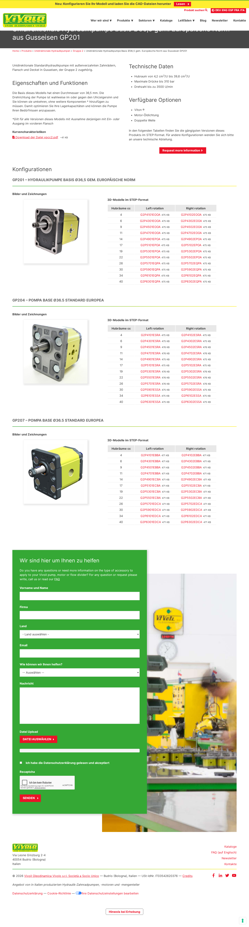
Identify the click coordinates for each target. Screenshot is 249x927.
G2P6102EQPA (191, 275)
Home (15, 51)
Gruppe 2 (78, 51)
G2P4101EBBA (150, 455)
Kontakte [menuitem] (239, 20)
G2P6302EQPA (191, 281)
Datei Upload (29, 731)
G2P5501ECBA (150, 498)
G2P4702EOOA (191, 233)
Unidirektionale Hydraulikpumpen (52, 51)
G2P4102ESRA (191, 335)
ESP (230, 10)
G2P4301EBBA (151, 461)
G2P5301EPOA (150, 251)
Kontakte (230, 864)
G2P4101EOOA (150, 214)
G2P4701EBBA (151, 473)
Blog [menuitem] (203, 20)
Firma (24, 607)
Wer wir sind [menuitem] (100, 20)
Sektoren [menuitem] (145, 20)
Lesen (180, 4)
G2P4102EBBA (192, 455)
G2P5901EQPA (150, 269)
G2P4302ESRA (191, 341)
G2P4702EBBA (191, 473)
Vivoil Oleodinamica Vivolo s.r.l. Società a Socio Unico (61, 876)
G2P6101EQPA (150, 275)
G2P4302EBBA (191, 461)
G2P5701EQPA (150, 263)
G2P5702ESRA (191, 383)
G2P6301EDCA (150, 522)
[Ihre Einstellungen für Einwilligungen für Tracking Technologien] (242, 920)
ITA (242, 10)
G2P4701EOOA (150, 233)
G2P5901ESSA (151, 389)
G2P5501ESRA (151, 377)
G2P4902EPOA (191, 239)
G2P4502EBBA (191, 467)
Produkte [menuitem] (123, 20)
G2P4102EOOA (191, 214)
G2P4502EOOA (191, 227)
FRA (236, 10)
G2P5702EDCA (191, 504)
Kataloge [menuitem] (166, 20)
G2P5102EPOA (191, 245)
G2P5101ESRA (150, 365)
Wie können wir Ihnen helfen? (41, 664)
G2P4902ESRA (191, 359)
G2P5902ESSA (191, 389)
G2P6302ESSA (191, 402)
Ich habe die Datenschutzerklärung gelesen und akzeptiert (67, 763)
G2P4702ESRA (191, 353)
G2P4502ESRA (191, 347)
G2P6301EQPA (150, 281)
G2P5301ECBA (150, 491)
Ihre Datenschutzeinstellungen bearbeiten (110, 893)
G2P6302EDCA (191, 522)
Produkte (27, 51)
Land (23, 626)
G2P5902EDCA (191, 510)
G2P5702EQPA (191, 263)
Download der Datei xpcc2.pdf (36, 137)
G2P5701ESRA (151, 383)
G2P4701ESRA (151, 353)
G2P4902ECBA (191, 479)
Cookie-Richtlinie (59, 893)
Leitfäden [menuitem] (185, 20)
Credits (187, 876)
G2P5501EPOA (150, 257)
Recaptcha (27, 772)
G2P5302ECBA (191, 491)
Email (23, 645)
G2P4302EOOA (191, 221)
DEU (218, 10)
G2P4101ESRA (150, 335)
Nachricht (27, 683)
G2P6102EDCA (191, 516)
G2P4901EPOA (150, 239)
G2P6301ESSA (151, 402)
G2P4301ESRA (151, 341)
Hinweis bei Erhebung (124, 912)
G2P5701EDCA (150, 504)
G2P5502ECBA (191, 498)
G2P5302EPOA (191, 251)
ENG (224, 10)
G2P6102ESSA (191, 395)
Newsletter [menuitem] (220, 20)
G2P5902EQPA (191, 269)
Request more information (181, 150)
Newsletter (229, 858)
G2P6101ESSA (150, 395)
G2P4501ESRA (151, 347)
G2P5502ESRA (191, 377)
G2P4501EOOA (150, 227)
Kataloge (230, 846)
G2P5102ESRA (191, 365)
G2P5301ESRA (151, 371)
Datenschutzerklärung (27, 893)
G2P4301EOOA (150, 221)
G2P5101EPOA (150, 245)
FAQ (57, 579)
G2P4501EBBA (151, 467)
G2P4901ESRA (151, 359)
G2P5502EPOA (191, 257)
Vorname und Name (34, 588)
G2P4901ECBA (150, 479)
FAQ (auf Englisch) (224, 852)
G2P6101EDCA (151, 516)
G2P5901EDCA (150, 510)
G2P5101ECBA (151, 485)
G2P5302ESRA (191, 371)
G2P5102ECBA (191, 485)
